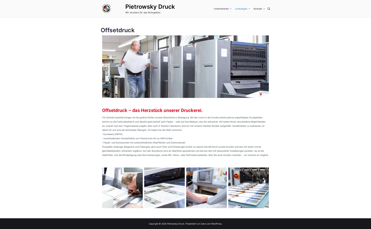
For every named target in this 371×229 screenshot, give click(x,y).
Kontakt (258, 8)
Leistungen (241, 8)
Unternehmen (221, 8)
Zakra (203, 223)
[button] (230, 9)
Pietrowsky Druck (150, 6)
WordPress (216, 223)
